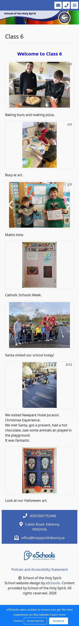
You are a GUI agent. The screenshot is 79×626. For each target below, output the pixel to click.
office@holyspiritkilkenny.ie (43, 537)
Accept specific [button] (35, 620)
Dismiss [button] (18, 620)
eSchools (53, 583)
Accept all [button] (58, 620)
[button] (10, 85)
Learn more (58, 614)
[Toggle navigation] (74, 5)
